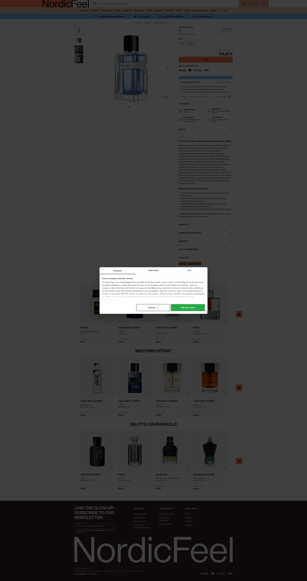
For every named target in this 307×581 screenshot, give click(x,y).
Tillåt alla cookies (187, 307)
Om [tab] (189, 270)
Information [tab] (153, 270)
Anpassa (152, 307)
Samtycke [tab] (117, 271)
